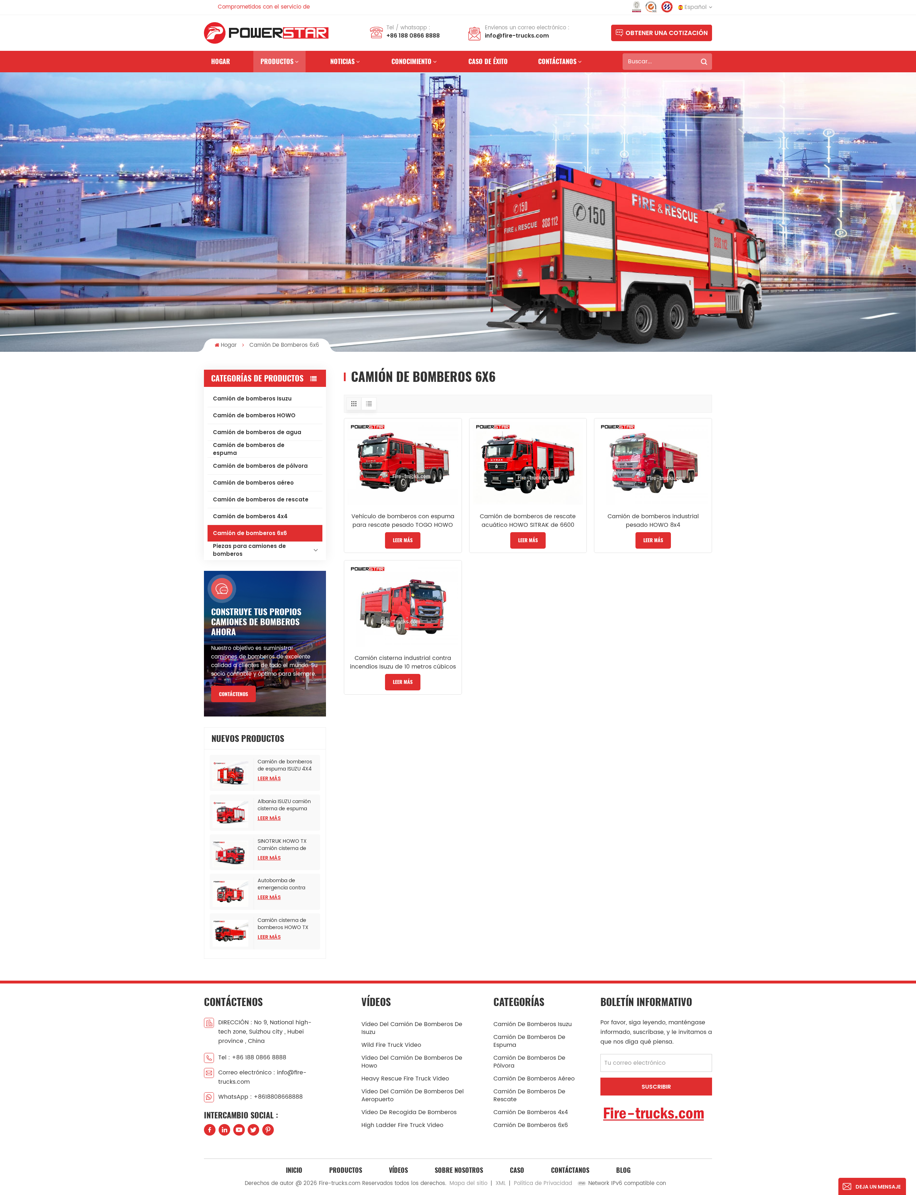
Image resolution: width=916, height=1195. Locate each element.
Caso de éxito (488, 61)
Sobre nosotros (459, 1170)
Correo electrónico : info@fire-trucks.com (262, 1077)
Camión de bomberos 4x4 (250, 516)
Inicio (294, 1170)
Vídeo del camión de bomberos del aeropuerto (412, 1095)
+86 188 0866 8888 (413, 35)
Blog (623, 1170)
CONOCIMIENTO (411, 61)
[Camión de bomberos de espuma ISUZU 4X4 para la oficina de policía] (232, 774)
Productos (276, 61)
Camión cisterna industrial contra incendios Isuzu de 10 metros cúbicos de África (403, 662)
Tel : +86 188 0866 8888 (252, 1057)
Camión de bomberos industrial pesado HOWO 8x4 (653, 520)
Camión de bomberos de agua (257, 432)
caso (517, 1170)
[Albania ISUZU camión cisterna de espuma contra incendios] (232, 814)
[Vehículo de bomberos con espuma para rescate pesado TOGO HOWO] (402, 463)
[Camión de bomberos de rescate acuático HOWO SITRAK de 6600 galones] (528, 463)
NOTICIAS (342, 61)
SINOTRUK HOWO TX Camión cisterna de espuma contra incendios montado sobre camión (282, 845)
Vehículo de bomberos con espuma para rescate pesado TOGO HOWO (402, 520)
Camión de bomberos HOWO (254, 415)
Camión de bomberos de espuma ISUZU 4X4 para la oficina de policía (288, 765)
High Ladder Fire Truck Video (402, 1125)
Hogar (220, 61)
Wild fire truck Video (391, 1045)
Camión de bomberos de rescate (260, 499)
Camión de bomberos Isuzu (252, 398)
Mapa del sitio (468, 1183)
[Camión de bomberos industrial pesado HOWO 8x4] (653, 463)
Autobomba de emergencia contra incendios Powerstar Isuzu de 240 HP (282, 884)
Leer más (269, 778)
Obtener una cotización (666, 33)
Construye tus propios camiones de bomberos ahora (256, 621)
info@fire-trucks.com (517, 35)
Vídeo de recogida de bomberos (409, 1112)
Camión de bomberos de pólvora (260, 466)
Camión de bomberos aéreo (253, 482)
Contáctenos (233, 694)
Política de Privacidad (543, 1183)
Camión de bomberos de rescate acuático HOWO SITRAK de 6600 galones (528, 520)
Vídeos (398, 1170)
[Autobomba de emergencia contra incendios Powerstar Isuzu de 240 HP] (232, 893)
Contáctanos (557, 61)
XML (501, 1183)
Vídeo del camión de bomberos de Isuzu (411, 1028)
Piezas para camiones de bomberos (249, 550)
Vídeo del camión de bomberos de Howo (411, 1061)
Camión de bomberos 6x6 (250, 533)
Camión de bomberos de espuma (248, 449)
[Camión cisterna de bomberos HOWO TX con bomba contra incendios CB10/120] (232, 933)
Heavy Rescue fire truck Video (405, 1078)
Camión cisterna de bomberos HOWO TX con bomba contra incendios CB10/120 (283, 924)
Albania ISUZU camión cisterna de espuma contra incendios (284, 805)
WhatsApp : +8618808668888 (260, 1097)
